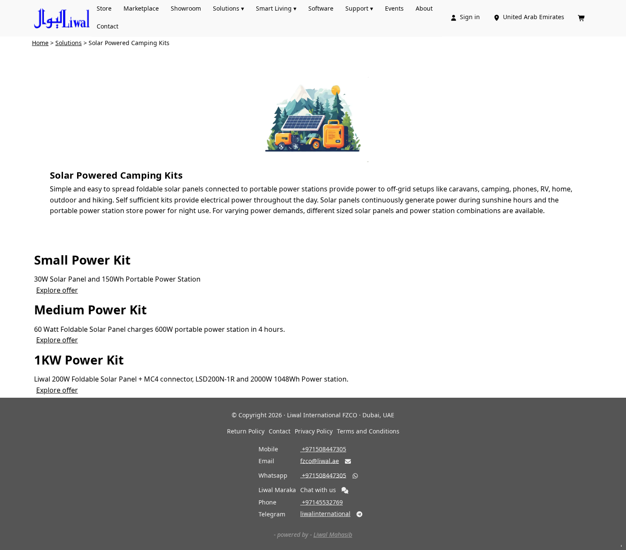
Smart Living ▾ (276, 8)
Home (40, 43)
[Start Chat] (345, 490)
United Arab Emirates (529, 17)
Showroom (186, 8)
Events (394, 8)
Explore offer (57, 290)
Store (104, 8)
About (424, 8)
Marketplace (141, 8)
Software (320, 8)
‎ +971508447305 (323, 449)
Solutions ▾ (228, 8)
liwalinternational (325, 514)
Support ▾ (359, 8)
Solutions (68, 43)
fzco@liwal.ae (319, 460)
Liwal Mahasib (332, 534)
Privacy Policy (314, 431)
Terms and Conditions (368, 431)
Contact (107, 26)
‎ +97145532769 (321, 502)
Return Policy (245, 431)
